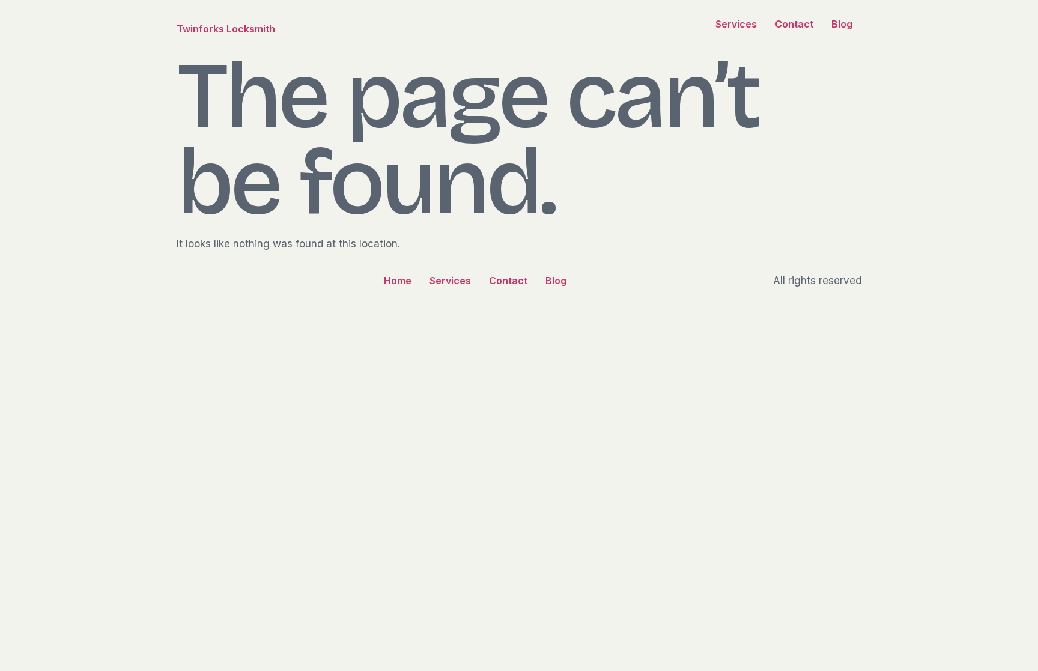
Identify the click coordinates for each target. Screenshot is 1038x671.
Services (736, 24)
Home (397, 281)
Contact (794, 24)
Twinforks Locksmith (226, 29)
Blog (841, 24)
